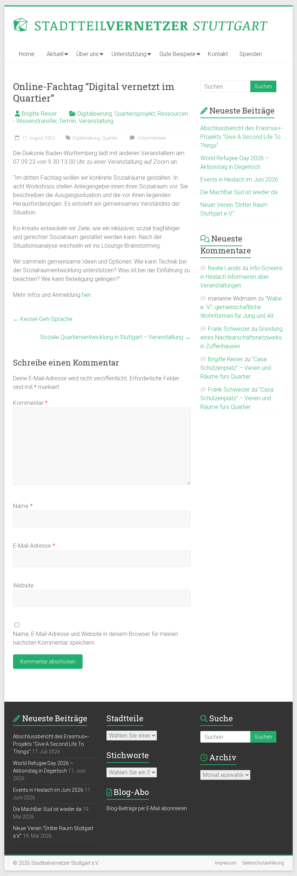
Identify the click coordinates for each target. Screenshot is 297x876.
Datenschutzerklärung (263, 863)
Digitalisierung (95, 113)
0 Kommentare (151, 138)
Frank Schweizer (229, 328)
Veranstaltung (96, 120)
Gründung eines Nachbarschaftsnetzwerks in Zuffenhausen (241, 337)
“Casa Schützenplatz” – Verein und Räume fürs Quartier (235, 368)
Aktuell (55, 54)
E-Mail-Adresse (34, 545)
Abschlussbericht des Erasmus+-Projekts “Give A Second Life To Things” (241, 137)
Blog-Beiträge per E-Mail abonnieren (146, 808)
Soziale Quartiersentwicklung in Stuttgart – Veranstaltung (115, 337)
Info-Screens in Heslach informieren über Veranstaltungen (241, 277)
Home (26, 54)
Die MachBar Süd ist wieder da (238, 192)
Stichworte (127, 755)
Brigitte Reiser (39, 113)
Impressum (226, 863)
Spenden (250, 54)
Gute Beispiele (177, 54)
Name (23, 506)
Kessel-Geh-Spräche (42, 319)
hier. (87, 294)
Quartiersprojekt (134, 113)
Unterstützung (129, 54)
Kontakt (218, 54)
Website (23, 585)
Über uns (87, 54)
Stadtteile (124, 718)
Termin (67, 120)
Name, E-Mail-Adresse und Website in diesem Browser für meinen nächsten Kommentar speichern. (95, 638)
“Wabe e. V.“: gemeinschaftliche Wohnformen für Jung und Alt (241, 307)
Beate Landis (224, 268)
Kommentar (30, 402)
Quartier (109, 138)
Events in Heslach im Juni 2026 (239, 179)
